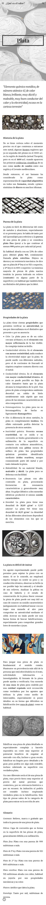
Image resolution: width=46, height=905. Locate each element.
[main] (23, 40)
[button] (3, 3)
